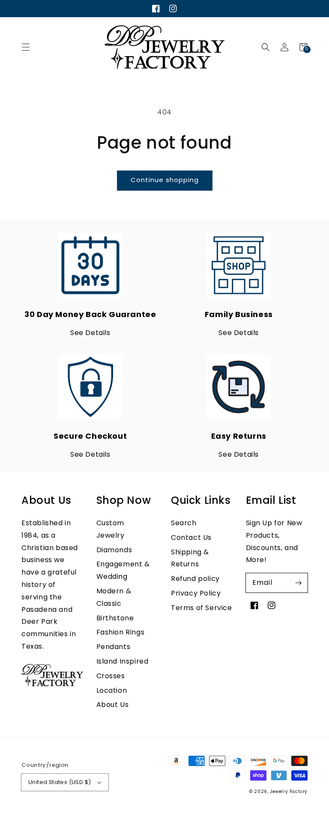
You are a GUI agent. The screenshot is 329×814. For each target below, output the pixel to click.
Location (111, 690)
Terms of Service (201, 608)
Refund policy (195, 579)
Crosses (110, 676)
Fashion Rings (120, 632)
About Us (112, 704)
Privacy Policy (196, 593)
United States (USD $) (59, 782)
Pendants (113, 647)
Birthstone (115, 618)
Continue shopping (165, 179)
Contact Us (191, 537)
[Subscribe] (298, 582)
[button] (25, 47)
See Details (90, 333)
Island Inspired (122, 661)
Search (184, 523)
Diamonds (114, 550)
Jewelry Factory (289, 791)
